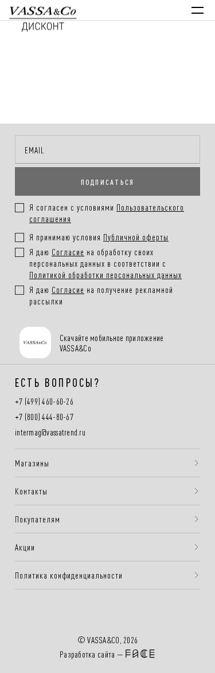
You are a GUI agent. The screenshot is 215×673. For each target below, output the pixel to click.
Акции (25, 547)
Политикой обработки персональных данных (105, 274)
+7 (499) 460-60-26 (44, 401)
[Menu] (197, 10)
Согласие (68, 252)
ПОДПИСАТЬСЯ (108, 181)
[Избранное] (137, 10)
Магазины (32, 463)
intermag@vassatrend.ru (50, 432)
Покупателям (37, 519)
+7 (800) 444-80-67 (44, 417)
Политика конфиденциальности (69, 575)
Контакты (31, 491)
